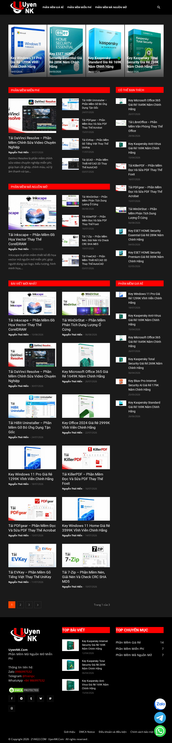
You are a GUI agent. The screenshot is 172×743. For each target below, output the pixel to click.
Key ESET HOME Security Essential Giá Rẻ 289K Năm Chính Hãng (146, 235)
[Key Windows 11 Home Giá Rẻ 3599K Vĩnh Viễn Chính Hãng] (86, 509)
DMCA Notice (87, 732)
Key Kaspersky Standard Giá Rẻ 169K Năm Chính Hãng (144, 407)
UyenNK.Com (18, 650)
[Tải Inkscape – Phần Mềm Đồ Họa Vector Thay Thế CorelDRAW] (32, 212)
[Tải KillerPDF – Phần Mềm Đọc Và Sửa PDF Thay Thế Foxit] (70, 221)
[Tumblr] (31, 698)
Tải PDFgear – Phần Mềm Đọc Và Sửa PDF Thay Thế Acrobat (94, 124)
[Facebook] (11, 698)
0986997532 (23, 672)
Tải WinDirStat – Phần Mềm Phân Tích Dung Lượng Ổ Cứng (94, 200)
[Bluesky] (40, 698)
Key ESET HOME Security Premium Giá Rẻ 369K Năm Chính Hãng (146, 257)
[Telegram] (21, 698)
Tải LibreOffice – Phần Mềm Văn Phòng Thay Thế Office (145, 126)
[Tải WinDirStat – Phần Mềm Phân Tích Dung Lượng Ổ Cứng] (70, 201)
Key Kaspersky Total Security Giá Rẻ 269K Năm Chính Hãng (145, 363)
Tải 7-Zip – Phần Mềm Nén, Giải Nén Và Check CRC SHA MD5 (95, 240)
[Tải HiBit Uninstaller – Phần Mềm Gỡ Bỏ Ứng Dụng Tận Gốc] (70, 104)
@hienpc (28, 676)
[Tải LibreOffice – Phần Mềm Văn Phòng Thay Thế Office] (121, 123)
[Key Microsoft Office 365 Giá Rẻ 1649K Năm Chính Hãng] (121, 101)
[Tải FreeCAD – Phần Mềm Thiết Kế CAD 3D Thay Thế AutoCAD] (70, 260)
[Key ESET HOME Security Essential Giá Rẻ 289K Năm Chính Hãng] (121, 231)
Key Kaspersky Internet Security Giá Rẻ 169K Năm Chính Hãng (95, 645)
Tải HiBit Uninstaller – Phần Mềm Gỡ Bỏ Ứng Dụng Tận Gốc (94, 104)
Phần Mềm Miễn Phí (79, 7)
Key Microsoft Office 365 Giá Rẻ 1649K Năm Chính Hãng (144, 105)
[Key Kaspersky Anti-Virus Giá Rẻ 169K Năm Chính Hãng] (121, 144)
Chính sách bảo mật (142, 732)
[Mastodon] (50, 698)
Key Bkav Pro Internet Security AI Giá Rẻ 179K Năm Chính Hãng (143, 385)
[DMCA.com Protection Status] (24, 692)
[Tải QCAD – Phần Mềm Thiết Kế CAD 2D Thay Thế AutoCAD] (70, 164)
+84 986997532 (34, 680)
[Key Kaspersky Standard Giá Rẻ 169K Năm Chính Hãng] (121, 403)
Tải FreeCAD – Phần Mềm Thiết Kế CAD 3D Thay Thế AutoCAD (94, 260)
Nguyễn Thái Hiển (18, 152)
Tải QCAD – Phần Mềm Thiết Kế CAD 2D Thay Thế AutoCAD (95, 163)
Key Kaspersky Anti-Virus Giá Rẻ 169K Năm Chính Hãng (144, 148)
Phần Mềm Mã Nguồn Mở (111, 7)
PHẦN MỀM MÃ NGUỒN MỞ (29, 187)
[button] (159, 7)
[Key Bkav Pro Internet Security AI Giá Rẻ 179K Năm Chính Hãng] (121, 381)
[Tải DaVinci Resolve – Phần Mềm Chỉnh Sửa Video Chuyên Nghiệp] (32, 115)
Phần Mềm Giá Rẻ (53, 7)
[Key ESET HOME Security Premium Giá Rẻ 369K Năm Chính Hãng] (121, 253)
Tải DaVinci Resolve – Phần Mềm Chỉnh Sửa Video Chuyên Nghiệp (32, 142)
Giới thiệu (69, 732)
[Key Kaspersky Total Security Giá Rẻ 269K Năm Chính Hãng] (121, 360)
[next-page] (37, 604)
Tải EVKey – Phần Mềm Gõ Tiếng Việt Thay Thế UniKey (95, 144)
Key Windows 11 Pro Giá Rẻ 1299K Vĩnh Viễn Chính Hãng (145, 298)
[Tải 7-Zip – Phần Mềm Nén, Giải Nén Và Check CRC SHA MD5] (70, 240)
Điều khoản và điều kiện (112, 732)
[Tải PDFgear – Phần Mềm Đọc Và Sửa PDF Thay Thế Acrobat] (70, 124)
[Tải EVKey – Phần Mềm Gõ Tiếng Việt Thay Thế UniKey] (70, 144)
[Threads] (11, 708)
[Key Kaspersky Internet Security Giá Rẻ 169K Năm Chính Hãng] (70, 645)
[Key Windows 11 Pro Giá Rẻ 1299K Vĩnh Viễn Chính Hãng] (32, 457)
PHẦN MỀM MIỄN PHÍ (25, 90)
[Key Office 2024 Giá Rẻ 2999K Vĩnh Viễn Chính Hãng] (86, 406)
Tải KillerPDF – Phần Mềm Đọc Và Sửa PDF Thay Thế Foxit (94, 220)
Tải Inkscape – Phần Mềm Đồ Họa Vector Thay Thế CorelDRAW (31, 239)
